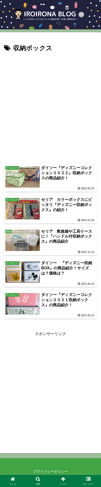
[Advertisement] (50, 106)
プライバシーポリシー (50, 471)
